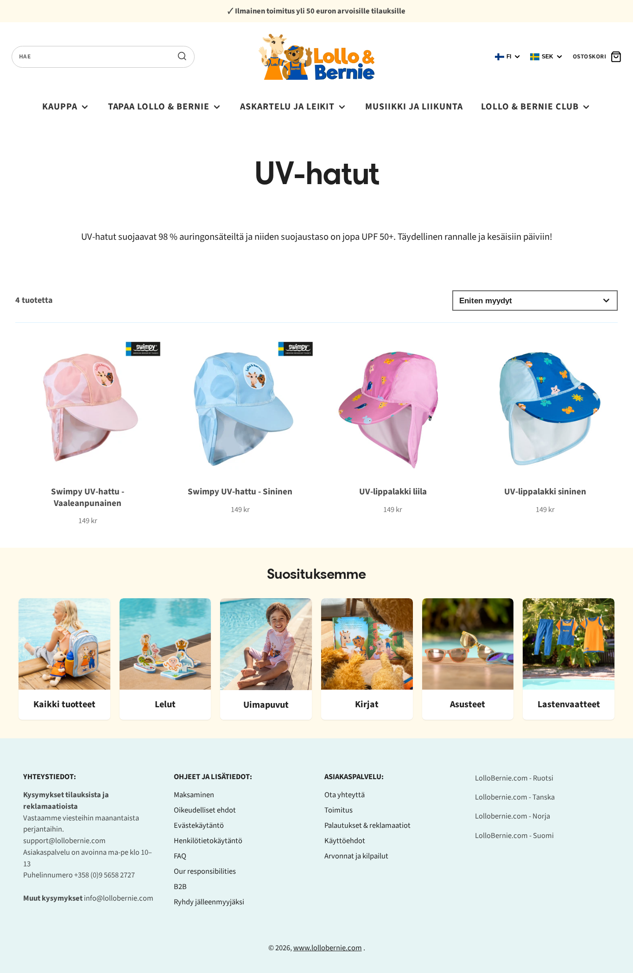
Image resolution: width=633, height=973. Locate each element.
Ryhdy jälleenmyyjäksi (209, 902)
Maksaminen (194, 794)
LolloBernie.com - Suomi (514, 835)
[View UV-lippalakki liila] (392, 423)
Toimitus (338, 810)
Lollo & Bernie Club (530, 106)
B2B (180, 886)
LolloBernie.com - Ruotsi (514, 778)
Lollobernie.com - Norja (512, 816)
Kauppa (59, 106)
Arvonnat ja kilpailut (356, 856)
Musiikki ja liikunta (414, 106)
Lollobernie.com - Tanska (515, 797)
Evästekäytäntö (199, 825)
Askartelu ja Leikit (287, 106)
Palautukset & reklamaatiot (367, 825)
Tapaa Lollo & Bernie (159, 106)
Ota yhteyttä (344, 794)
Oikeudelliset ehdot (205, 810)
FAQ (180, 856)
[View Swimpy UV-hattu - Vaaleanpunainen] (87, 429)
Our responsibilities (205, 871)
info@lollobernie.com (118, 898)
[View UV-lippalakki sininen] (545, 423)
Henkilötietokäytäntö (208, 840)
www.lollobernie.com (327, 948)
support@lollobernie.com (64, 840)
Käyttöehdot (344, 840)
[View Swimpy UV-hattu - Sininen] (240, 423)
